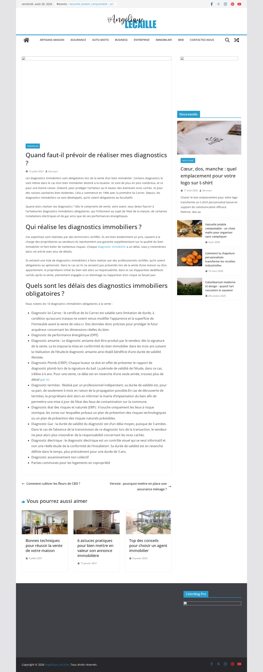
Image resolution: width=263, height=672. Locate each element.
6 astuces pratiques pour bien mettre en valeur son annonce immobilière (95, 548)
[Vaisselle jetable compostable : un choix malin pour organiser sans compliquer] (189, 233)
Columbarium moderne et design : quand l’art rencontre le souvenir (220, 286)
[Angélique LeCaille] (26, 40)
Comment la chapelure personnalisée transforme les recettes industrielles (220, 259)
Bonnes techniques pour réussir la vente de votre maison (44, 545)
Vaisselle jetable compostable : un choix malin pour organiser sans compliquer (220, 230)
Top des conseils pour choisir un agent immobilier (148, 545)
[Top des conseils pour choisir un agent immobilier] (148, 513)
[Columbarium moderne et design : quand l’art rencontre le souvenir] (189, 289)
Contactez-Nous (202, 40)
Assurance (78, 40)
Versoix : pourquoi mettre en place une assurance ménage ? (138, 486)
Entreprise (142, 40)
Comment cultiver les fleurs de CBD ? (53, 483)
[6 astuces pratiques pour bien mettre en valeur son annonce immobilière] (97, 513)
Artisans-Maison (52, 40)
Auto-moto (100, 40)
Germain (53, 171)
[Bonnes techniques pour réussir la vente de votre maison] (45, 513)
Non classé (188, 160)
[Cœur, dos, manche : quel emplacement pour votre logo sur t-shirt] (209, 138)
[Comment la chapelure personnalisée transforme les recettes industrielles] (189, 262)
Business (121, 40)
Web (181, 40)
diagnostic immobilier (112, 247)
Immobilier (164, 40)
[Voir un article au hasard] (236, 40)
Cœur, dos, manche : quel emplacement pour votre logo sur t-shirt (208, 175)
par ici (44, 379)
